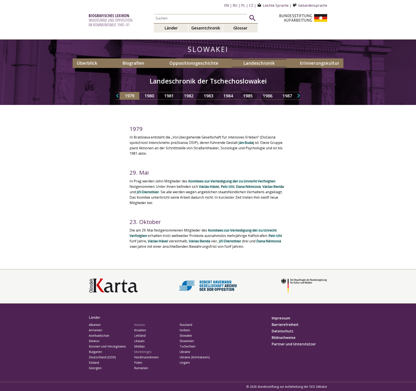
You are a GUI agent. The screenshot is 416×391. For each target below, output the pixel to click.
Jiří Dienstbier (148, 192)
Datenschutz (282, 331)
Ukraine (185, 352)
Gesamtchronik (205, 28)
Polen (138, 362)
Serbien (185, 330)
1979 (129, 96)
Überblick (87, 63)
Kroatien (140, 330)
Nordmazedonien (146, 357)
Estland (94, 362)
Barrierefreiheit (285, 324)
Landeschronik (259, 63)
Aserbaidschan (99, 335)
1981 (169, 96)
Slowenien (187, 341)
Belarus (94, 341)
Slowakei (186, 335)
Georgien (95, 368)
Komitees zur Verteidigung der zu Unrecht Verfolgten (231, 181)
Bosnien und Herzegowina (107, 346)
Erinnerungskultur (319, 63)
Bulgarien (95, 352)
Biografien (133, 63)
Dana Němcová (248, 186)
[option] (129, 96)
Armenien (95, 330)
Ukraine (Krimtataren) (195, 357)
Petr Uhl (227, 186)
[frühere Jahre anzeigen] (117, 95)
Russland (186, 325)
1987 (287, 96)
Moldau (139, 346)
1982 (188, 96)
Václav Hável (209, 186)
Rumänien (141, 368)
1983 (208, 96)
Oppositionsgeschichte (193, 63)
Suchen (252, 18)
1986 (267, 96)
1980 (149, 96)
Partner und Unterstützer (294, 344)
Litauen (139, 341)
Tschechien (187, 346)
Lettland (140, 335)
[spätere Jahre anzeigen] (298, 95)
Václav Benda (273, 186)
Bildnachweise (284, 337)
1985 (248, 96)
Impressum (281, 318)
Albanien (95, 325)
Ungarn (185, 362)
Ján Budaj (246, 142)
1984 (228, 96)
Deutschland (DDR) (102, 357)
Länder (171, 28)
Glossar (240, 28)
